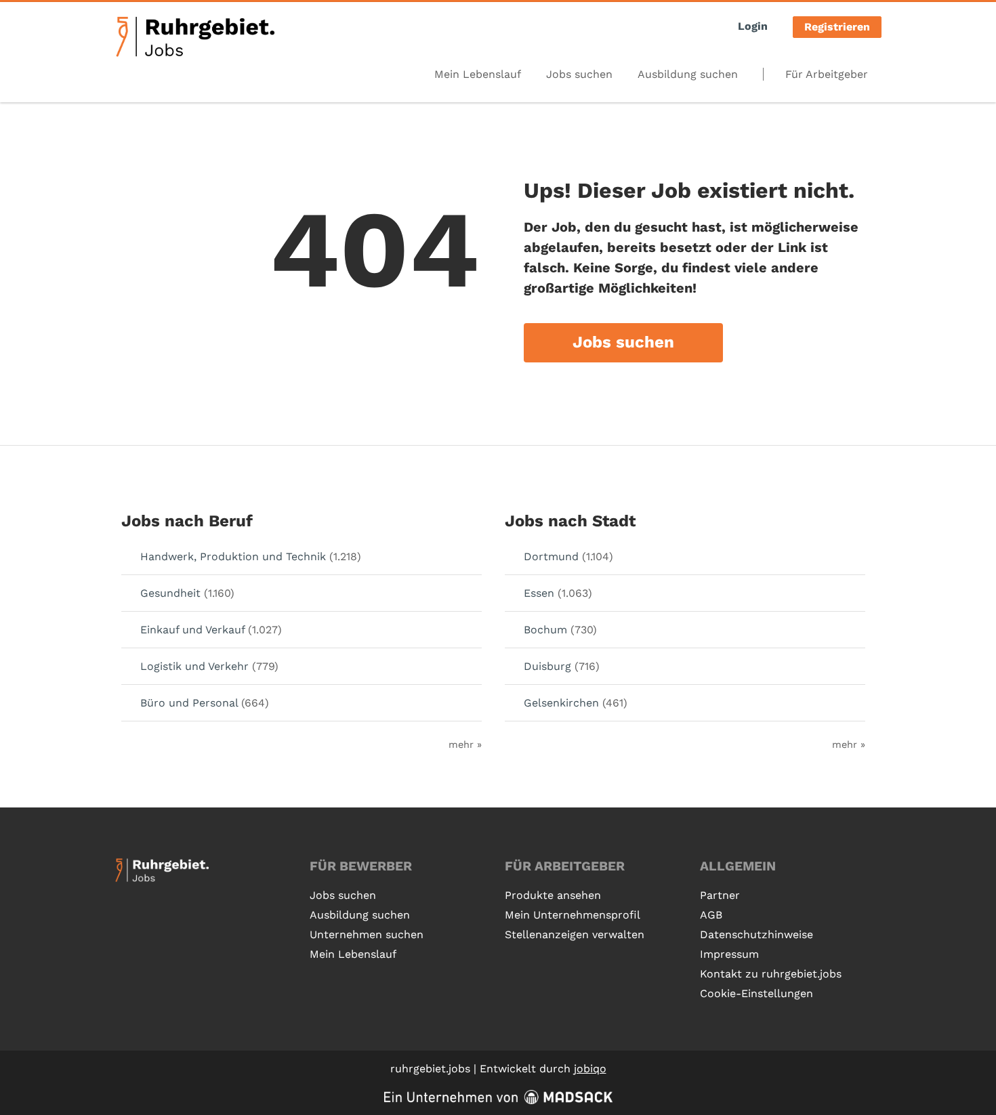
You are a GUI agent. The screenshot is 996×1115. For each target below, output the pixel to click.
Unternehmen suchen (366, 934)
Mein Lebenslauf (477, 74)
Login (753, 26)
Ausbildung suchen (688, 74)
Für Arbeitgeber (826, 74)
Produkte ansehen (553, 895)
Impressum (729, 954)
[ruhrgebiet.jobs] (195, 36)
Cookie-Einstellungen (756, 993)
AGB (711, 914)
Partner (720, 895)
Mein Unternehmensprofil (572, 914)
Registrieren (837, 26)
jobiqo (590, 1068)
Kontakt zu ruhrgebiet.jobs (771, 973)
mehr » (465, 744)
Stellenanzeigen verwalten (574, 934)
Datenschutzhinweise (756, 934)
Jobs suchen (579, 74)
